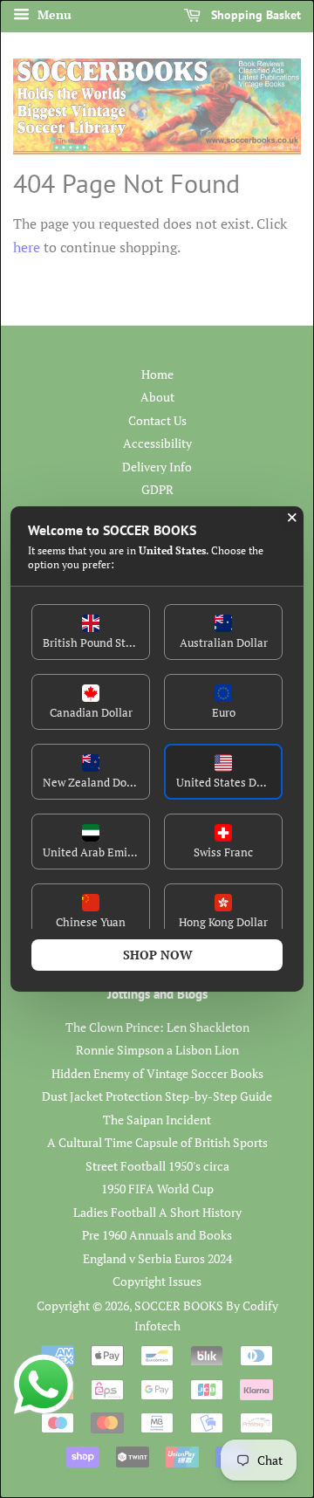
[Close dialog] (292, 517)
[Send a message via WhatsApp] (43, 1384)
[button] (90, 632)
